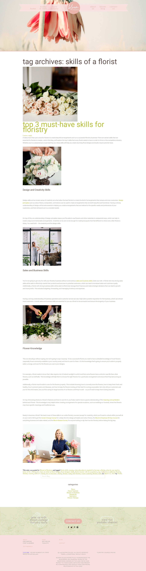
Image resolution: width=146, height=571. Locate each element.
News (73, 489)
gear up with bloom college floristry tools (39, 520)
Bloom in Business (73, 493)
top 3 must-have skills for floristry (109, 472)
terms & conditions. (68, 554)
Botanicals (73, 494)
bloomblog (103, 8)
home (33, 9)
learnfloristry (54, 8)
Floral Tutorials (73, 491)
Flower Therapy (73, 498)
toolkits (45, 543)
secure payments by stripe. (39, 552)
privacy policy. (81, 554)
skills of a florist (39, 473)
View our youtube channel (107, 521)
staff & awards (28, 543)
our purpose (27, 541)
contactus (113, 8)
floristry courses (28, 473)
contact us (73, 521)
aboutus (93, 8)
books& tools (43, 8)
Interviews (73, 496)
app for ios (46, 541)
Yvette (119, 473)
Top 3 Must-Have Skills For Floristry (63, 127)
